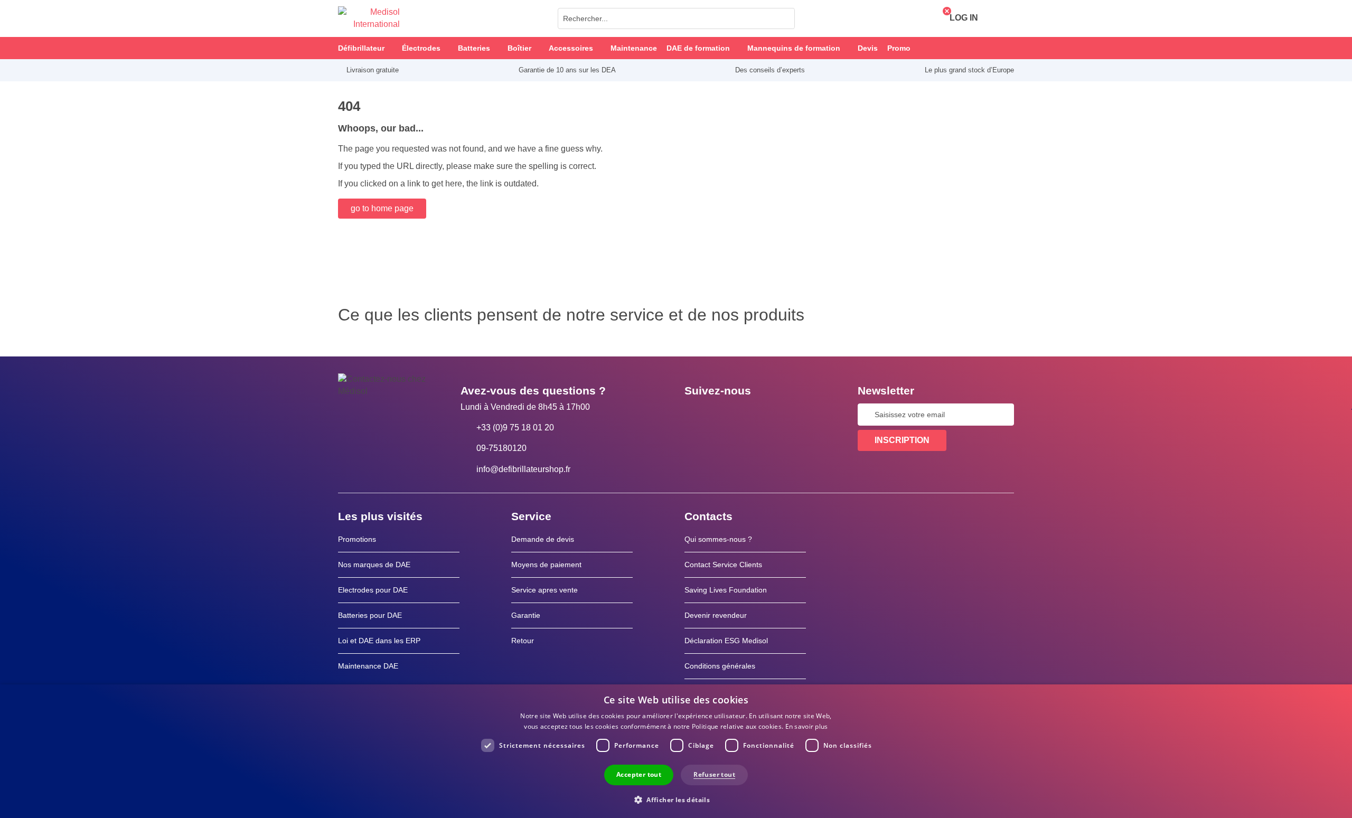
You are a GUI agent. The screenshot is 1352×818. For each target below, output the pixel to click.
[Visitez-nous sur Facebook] (695, 414)
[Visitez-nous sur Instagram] (757, 414)
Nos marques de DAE (374, 564)
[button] (676, 799)
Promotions (357, 539)
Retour (522, 640)
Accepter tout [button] (638, 774)
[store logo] (369, 18)
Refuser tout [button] (714, 774)
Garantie (525, 615)
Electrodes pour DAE (373, 590)
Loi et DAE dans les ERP (379, 640)
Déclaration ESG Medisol (726, 640)
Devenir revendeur (715, 615)
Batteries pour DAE (370, 615)
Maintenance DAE (368, 666)
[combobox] (676, 18)
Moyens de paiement (546, 564)
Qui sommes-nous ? (718, 539)
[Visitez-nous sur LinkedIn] (726, 414)
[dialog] (676, 751)
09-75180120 (501, 448)
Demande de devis (542, 539)
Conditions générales (719, 666)
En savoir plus (806, 726)
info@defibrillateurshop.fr (523, 469)
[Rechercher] (783, 18)
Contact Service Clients (723, 564)
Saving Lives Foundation (725, 590)
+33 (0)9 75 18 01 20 (515, 427)
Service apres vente (544, 590)
